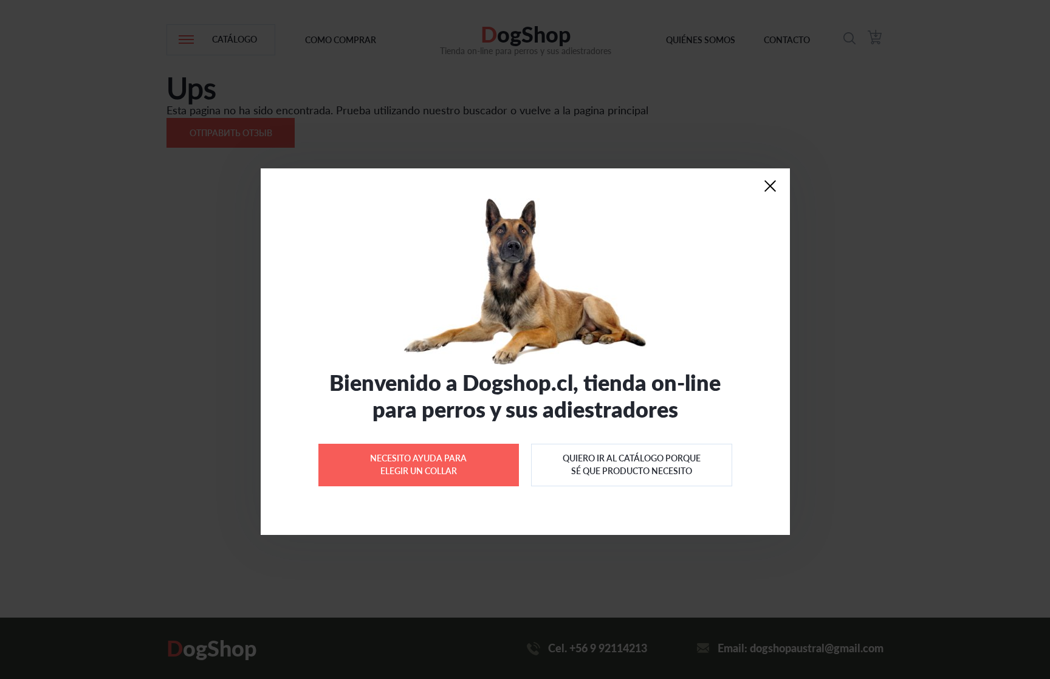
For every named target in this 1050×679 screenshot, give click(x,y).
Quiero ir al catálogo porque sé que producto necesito (632, 464)
